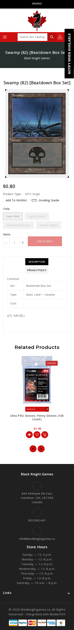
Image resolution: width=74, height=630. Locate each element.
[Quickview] (29, 434)
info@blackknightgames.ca (37, 539)
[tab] (36, 261)
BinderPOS (58, 614)
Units (6, 234)
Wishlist (37, 3)
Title (6, 209)
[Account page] (60, 37)
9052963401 (37, 520)
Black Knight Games (37, 58)
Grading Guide (49, 200)
